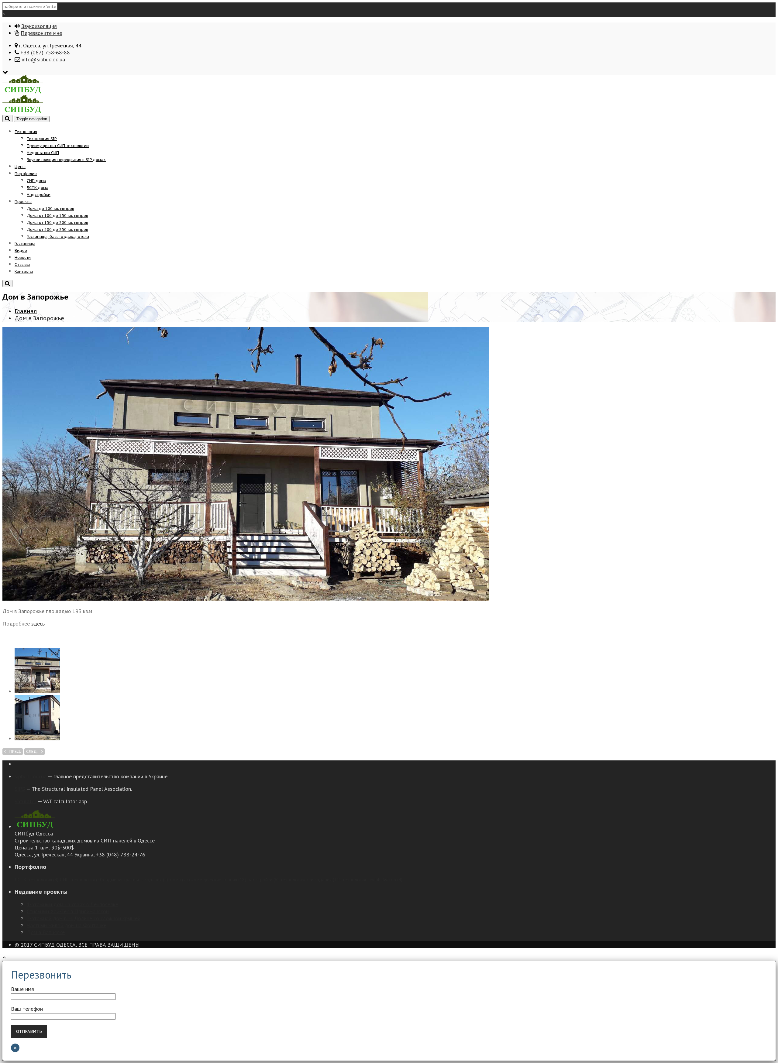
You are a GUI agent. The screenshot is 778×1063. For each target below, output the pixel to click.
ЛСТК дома (37, 187)
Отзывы (22, 264)
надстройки (263, 879)
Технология (26, 131)
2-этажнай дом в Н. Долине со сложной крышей (83, 918)
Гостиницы (25, 243)
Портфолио (26, 173)
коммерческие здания (218, 879)
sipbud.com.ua (30, 776)
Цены (20, 166)
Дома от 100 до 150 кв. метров (57, 215)
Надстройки (38, 194)
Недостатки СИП (43, 152)
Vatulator (25, 801)
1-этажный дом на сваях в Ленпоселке (72, 904)
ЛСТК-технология (36, 879)
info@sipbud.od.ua (43, 59)
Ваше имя (22, 989)
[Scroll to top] (4, 957)
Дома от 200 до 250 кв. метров (57, 229)
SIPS (20, 788)
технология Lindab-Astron (372, 879)
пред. (13, 751)
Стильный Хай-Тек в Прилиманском (68, 911)
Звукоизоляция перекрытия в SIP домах (66, 159)
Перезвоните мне (41, 32)
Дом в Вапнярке (46, 932)
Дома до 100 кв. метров (50, 208)
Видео (21, 250)
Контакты (24, 271)
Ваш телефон (27, 1008)
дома (180, 879)
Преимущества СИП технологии (58, 145)
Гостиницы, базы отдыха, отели (58, 236)
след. (33, 751)
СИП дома (36, 180)
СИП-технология (82, 879)
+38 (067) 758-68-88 (45, 52)
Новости (23, 257)
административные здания (136, 879)
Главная (26, 311)
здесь (38, 623)
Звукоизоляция (39, 25)
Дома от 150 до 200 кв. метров (57, 222)
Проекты (23, 201)
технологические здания (310, 879)
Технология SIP (42, 138)
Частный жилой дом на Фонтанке (66, 925)
